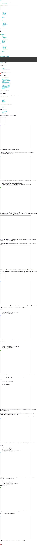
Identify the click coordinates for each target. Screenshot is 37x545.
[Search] (0, 73)
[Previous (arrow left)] (0, 544)
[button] (18, 43)
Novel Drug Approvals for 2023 (6, 85)
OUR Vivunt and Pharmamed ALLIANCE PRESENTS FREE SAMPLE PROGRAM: (6, 80)
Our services (3, 16)
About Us (3, 11)
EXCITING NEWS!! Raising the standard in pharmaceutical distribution (5, 78)
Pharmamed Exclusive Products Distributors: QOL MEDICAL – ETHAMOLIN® (6, 87)
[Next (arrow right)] (1, 544)
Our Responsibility (5, 24)
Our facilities (4, 13)
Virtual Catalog (3, 25)
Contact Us (3, 17)
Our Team (4, 14)
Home (2, 20)
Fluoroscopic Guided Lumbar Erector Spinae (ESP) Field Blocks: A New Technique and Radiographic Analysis (6, 83)
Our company (4, 12)
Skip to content (2, 0)
